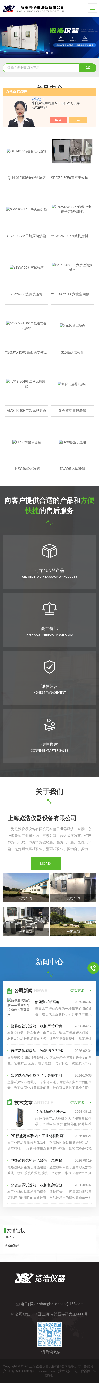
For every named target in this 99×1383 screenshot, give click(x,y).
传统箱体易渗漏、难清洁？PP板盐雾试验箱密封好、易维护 (40, 1051)
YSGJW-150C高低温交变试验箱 (26, 352)
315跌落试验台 (72, 352)
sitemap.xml (46, 1371)
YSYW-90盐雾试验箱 (26, 294)
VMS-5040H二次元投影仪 (26, 410)
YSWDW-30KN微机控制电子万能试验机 (72, 236)
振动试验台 (12, 1246)
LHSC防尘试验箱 (26, 469)
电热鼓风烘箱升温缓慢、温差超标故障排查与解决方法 (40, 1160)
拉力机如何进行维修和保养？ (52, 1112)
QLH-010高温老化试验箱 (27, 178)
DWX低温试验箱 (72, 469)
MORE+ (46, 863)
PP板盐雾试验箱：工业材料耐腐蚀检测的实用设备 (40, 1136)
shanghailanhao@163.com (61, 1304)
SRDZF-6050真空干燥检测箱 (72, 178)
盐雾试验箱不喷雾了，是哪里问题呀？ (40, 1075)
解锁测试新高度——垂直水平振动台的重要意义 (52, 1002)
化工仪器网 (82, 1371)
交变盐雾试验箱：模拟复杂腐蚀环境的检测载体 (40, 1185)
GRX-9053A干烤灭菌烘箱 (26, 236)
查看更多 (77, 991)
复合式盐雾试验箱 (72, 410)
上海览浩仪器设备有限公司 (42, 818)
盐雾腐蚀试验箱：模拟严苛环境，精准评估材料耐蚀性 (40, 1026)
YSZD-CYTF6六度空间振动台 (72, 294)
